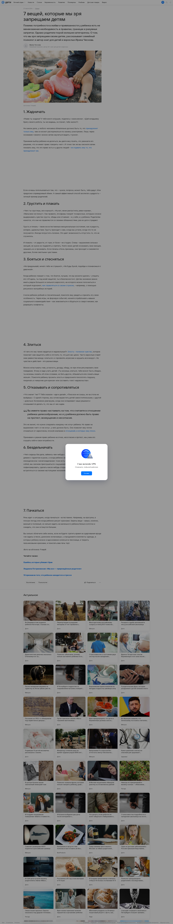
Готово (86, 473)
